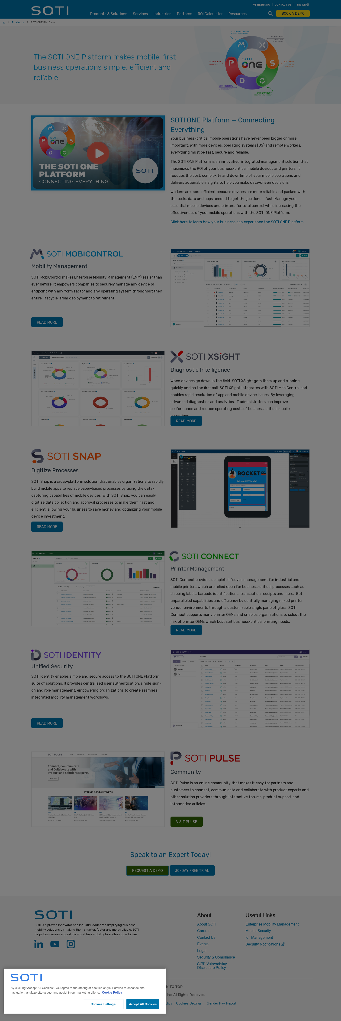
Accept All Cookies (143, 1004)
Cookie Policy (112, 992)
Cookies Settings (103, 1004)
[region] (85, 991)
